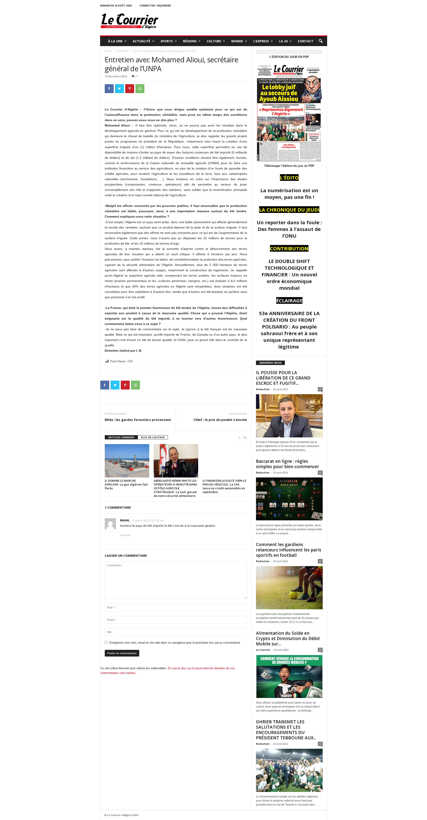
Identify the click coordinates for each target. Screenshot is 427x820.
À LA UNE (115, 41)
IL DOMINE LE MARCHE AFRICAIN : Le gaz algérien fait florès (126, 484)
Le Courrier (263, 649)
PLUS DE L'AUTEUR (153, 437)
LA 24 (283, 41)
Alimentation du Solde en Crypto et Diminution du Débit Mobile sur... (288, 638)
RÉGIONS (190, 41)
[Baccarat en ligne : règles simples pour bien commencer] (289, 499)
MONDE (237, 41)
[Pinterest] (129, 88)
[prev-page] (239, 437)
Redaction (263, 389)
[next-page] (245, 437)
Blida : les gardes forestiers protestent (138, 419)
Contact (305, 41)
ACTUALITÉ (141, 41)
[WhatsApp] (139, 88)
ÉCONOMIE (122, 51)
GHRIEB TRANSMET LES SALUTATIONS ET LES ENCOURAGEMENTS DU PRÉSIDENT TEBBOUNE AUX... (286, 730)
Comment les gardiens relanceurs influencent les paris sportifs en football (288, 550)
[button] (320, 41)
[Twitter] (119, 88)
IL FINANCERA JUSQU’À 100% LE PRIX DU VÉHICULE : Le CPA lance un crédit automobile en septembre (224, 486)
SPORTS (167, 41)
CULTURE (214, 41)
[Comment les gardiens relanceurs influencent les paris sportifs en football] (289, 587)
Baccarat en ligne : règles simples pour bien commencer (287, 463)
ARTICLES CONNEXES (121, 437)
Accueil (108, 51)
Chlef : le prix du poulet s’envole (220, 419)
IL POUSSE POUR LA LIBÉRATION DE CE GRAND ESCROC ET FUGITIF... (283, 378)
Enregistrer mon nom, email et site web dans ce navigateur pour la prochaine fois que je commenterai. (175, 642)
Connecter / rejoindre (155, 5)
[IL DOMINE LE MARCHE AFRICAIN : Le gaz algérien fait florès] (127, 460)
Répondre (125, 535)
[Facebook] (109, 88)
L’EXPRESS (261, 41)
